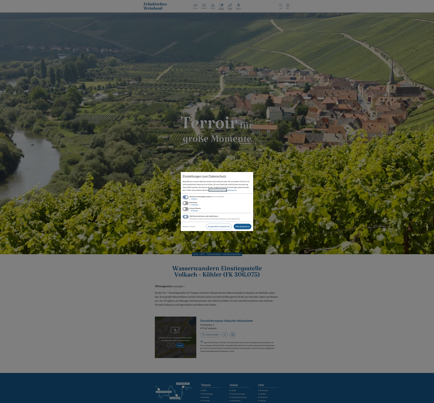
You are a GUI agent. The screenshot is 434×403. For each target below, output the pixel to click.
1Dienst (193, 199)
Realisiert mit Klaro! (189, 226)
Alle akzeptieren (242, 226)
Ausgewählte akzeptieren (219, 226)
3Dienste (193, 210)
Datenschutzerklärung (217, 190)
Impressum (232, 190)
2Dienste (193, 205)
